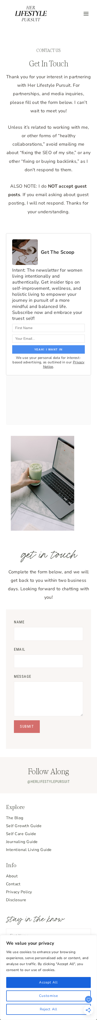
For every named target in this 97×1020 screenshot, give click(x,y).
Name (19, 622)
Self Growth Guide (24, 826)
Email (19, 649)
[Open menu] (86, 13)
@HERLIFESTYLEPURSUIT (48, 781)
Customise (48, 995)
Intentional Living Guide (29, 849)
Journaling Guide (22, 842)
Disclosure (16, 900)
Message (22, 676)
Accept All (48, 982)
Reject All (48, 1009)
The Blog (14, 818)
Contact (13, 884)
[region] (48, 977)
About (12, 876)
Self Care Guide (21, 834)
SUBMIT (27, 726)
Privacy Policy (19, 892)
